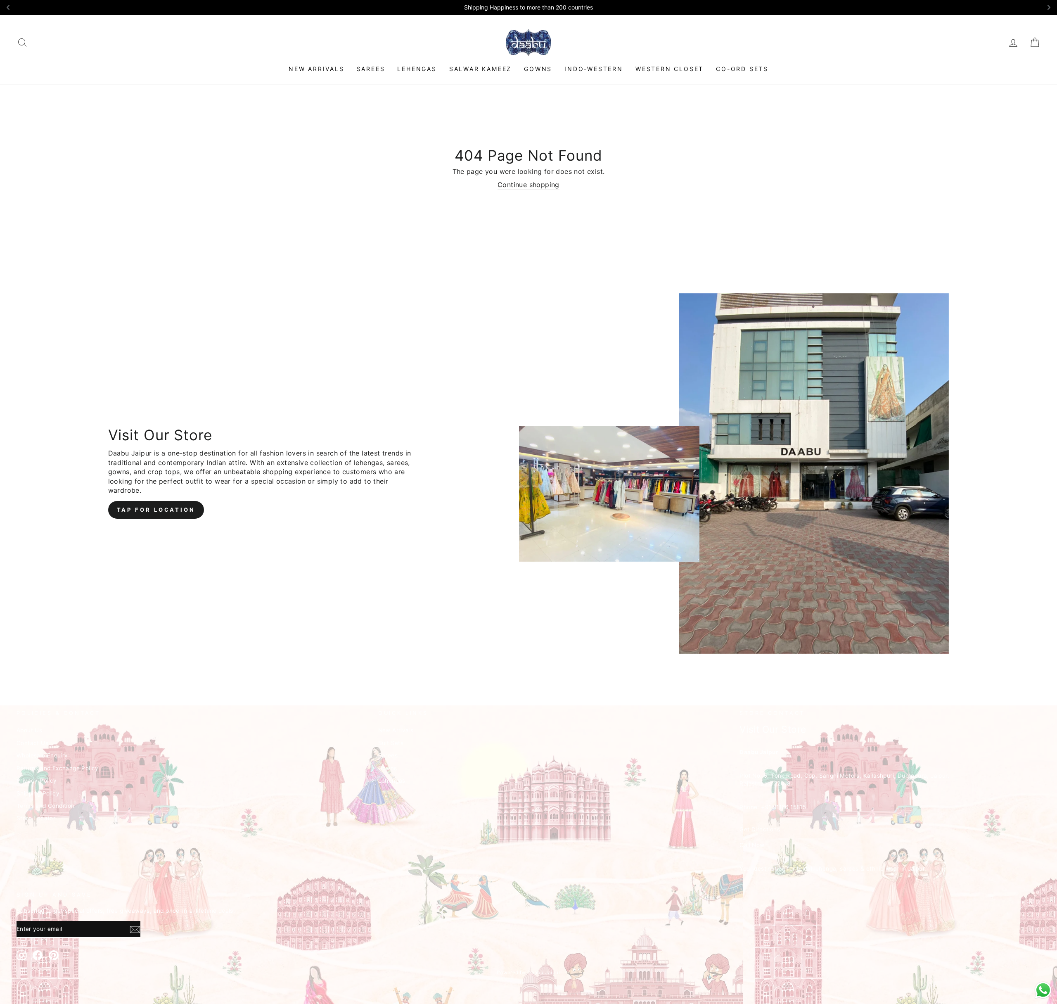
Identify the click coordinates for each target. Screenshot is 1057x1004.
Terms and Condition (46, 805)
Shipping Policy (38, 793)
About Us (29, 730)
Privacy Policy (37, 780)
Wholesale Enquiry (42, 755)
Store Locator (36, 818)
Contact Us (32, 743)
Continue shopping (528, 184)
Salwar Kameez (480, 68)
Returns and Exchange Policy (58, 768)
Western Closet (669, 68)
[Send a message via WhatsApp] (1043, 990)
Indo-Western (593, 68)
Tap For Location (156, 509)
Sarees (371, 68)
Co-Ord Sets (742, 68)
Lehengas (416, 68)
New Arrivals (316, 68)
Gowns (538, 68)
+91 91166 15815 (783, 807)
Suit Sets (391, 743)
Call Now (751, 845)
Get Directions (759, 829)
